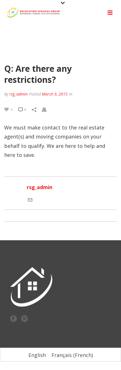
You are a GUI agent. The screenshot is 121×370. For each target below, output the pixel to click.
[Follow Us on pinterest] (24, 318)
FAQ (36, 52)
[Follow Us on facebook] (13, 318)
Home (24, 52)
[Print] (47, 108)
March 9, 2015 (55, 94)
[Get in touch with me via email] (30, 199)
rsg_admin (18, 94)
